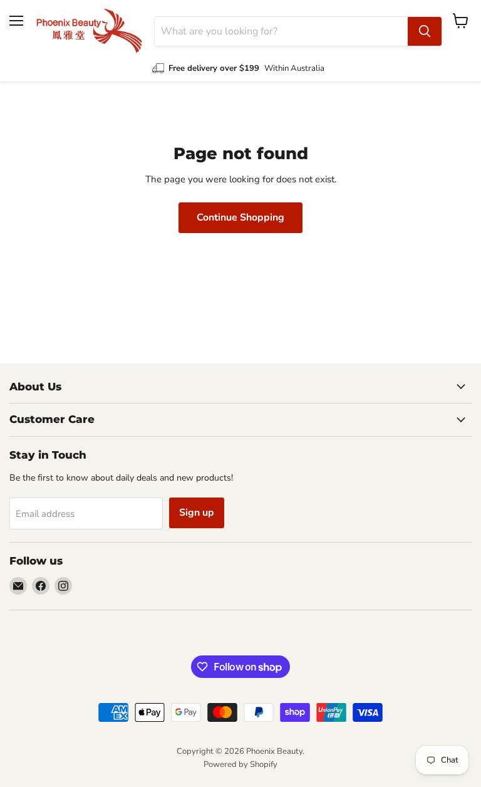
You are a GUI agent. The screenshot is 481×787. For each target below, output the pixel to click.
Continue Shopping (240, 217)
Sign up (196, 512)
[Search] (425, 31)
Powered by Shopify (240, 764)
